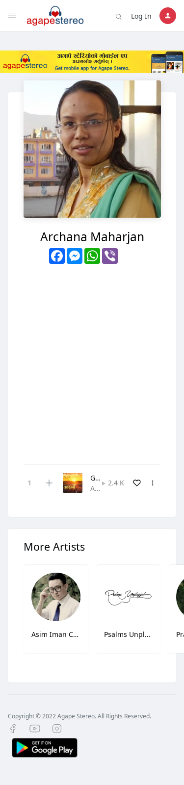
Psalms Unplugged (128, 634)
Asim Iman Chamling (55, 634)
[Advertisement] (92, 361)
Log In (141, 16)
